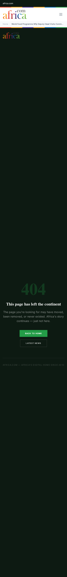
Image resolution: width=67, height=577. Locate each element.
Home (5, 24)
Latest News (33, 343)
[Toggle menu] (60, 14)
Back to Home (33, 333)
